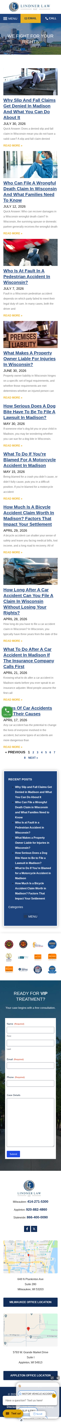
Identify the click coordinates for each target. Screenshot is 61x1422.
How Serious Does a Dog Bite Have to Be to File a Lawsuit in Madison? (31, 857)
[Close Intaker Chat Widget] (57, 1378)
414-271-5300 (37, 1201)
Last (9, 1049)
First (9, 1036)
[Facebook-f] (27, 1229)
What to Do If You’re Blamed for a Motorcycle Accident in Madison (33, 873)
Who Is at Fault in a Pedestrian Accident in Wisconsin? (29, 827)
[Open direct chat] (52, 1378)
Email (15, 1059)
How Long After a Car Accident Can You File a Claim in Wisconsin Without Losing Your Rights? (28, 601)
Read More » (12, 145)
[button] (10, 18)
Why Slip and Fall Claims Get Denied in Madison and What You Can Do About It (33, 792)
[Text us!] (13, 1414)
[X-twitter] (34, 1229)
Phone (16, 1077)
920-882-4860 (36, 1209)
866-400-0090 (37, 1217)
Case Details (13, 1095)
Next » (33, 757)
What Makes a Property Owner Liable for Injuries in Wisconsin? (32, 842)
